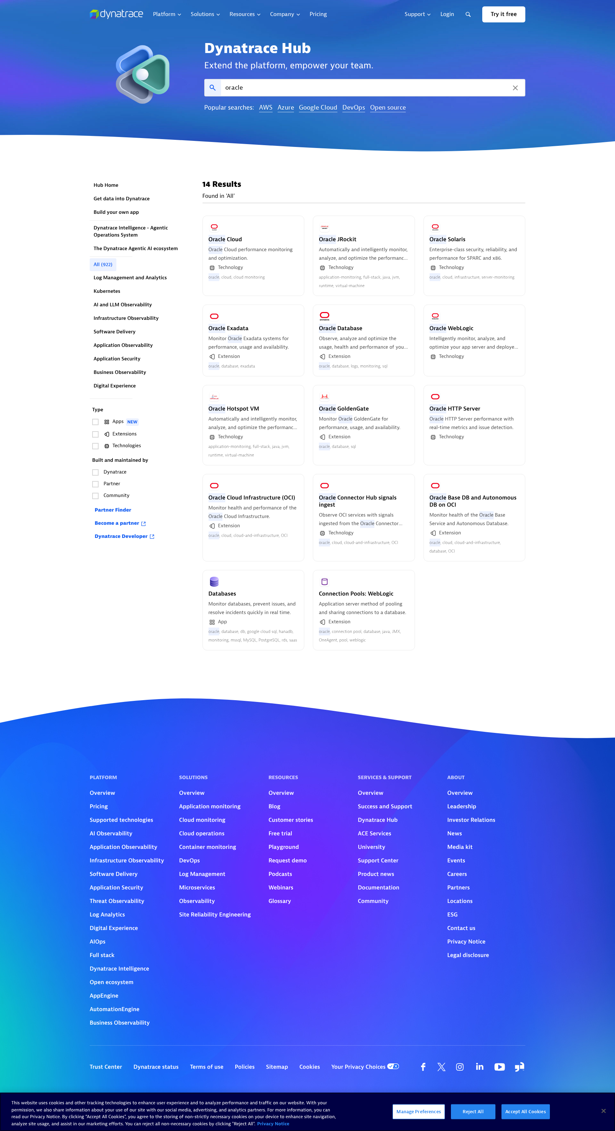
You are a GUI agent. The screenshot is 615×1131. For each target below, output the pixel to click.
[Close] (603, 1111)
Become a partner (117, 523)
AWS (266, 108)
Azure (286, 108)
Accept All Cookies (525, 1112)
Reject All (473, 1112)
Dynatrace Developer (121, 537)
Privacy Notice (273, 1124)
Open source (388, 108)
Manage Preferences (418, 1112)
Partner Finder (113, 510)
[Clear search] (515, 88)
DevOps (353, 108)
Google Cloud (318, 108)
